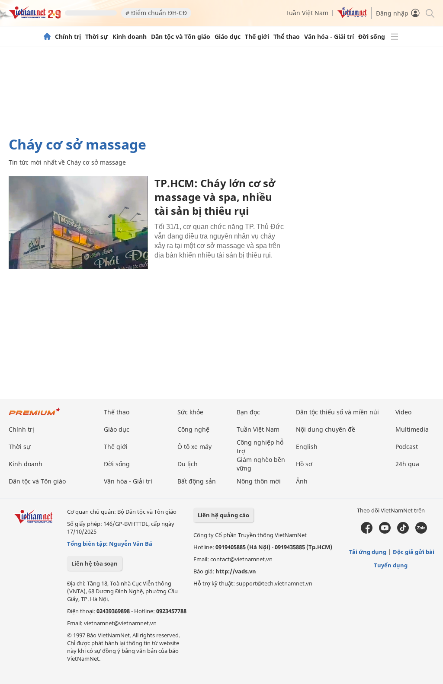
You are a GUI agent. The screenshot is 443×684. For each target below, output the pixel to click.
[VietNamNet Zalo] (421, 531)
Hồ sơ (304, 464)
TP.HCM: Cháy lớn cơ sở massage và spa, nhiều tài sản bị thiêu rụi (214, 197)
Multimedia (412, 429)
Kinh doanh (129, 37)
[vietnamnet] (35, 16)
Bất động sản (196, 481)
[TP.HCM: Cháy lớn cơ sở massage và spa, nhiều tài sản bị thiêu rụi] (78, 222)
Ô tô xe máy (194, 446)
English (307, 446)
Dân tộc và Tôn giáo (180, 37)
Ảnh (302, 481)
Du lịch (187, 464)
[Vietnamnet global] (352, 16)
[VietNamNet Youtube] (385, 531)
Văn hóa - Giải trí (329, 37)
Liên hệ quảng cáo (223, 515)
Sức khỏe (190, 412)
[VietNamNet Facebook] (366, 531)
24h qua (407, 464)
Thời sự (96, 37)
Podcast (406, 446)
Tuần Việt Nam (307, 13)
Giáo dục (228, 37)
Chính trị (68, 37)
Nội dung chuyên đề (325, 429)
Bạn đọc (248, 412)
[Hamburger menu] (394, 37)
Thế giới (257, 37)
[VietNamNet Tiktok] (403, 531)
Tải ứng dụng (367, 552)
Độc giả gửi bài (413, 552)
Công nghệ (193, 429)
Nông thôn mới (259, 481)
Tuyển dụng (391, 565)
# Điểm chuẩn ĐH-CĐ (156, 13)
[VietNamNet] (47, 37)
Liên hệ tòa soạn (94, 563)
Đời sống (371, 37)
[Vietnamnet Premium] (35, 416)
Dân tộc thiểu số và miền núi (337, 412)
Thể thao (286, 37)
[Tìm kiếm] (429, 13)
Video (403, 412)
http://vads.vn (235, 571)
